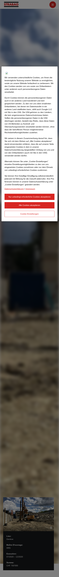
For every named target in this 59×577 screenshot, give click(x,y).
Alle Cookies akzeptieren (29, 205)
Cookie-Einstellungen (29, 214)
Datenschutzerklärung (14, 189)
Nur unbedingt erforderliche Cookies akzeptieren (30, 197)
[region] (30, 143)
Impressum (30, 189)
